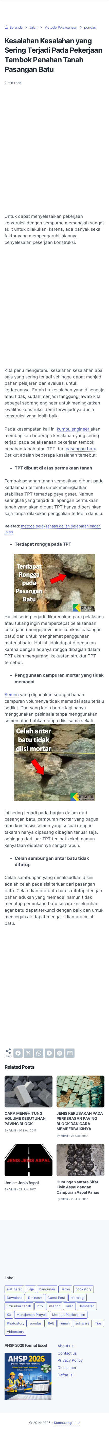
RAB (51, 1323)
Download (15, 1298)
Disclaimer (67, 1367)
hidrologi (77, 1298)
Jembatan (87, 1306)
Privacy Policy (70, 1360)
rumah (65, 1323)
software (82, 1323)
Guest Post (56, 1298)
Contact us (67, 1353)
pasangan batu (81, 448)
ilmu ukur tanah (19, 1306)
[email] (70, 1053)
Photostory (15, 1323)
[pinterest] (59, 1053)
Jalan (69, 1306)
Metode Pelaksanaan (68, 1315)
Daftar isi (66, 1375)
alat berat (14, 1289)
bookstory (84, 1289)
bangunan (47, 1289)
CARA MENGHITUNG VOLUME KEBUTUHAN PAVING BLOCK (25, 1118)
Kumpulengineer (67, 1423)
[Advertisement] (54, 146)
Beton (65, 1289)
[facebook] (18, 1053)
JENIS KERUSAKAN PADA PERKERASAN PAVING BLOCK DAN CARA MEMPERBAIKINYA (80, 1121)
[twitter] (28, 1053)
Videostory (15, 1332)
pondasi (36, 1323)
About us (66, 1346)
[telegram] (49, 1053)
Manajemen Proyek (31, 1315)
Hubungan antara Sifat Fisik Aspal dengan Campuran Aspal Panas (78, 1187)
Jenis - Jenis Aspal (22, 1183)
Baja (30, 1289)
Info (40, 1306)
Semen (12, 694)
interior (54, 1306)
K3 (9, 1315)
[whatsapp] (38, 1053)
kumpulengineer (73, 429)
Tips (98, 1323)
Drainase (35, 1298)
